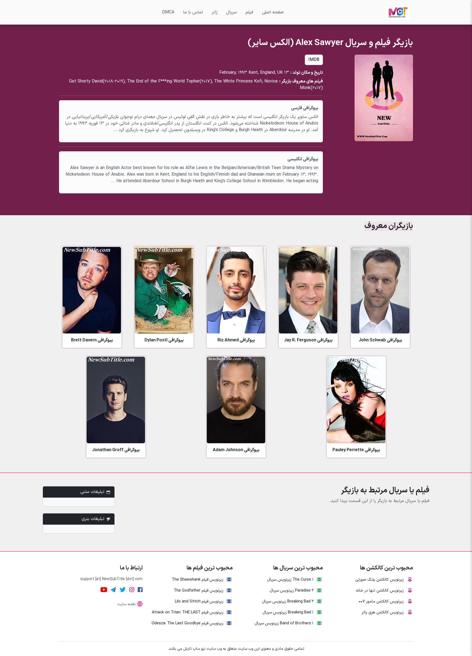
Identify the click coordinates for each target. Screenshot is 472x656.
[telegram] (113, 589)
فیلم (249, 12)
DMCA (168, 12)
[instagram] (131, 589)
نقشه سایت (126, 604)
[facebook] (140, 589)
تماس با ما (193, 12)
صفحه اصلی (273, 12)
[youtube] (104, 589)
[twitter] (123, 589)
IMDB (313, 60)
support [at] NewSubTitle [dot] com (111, 579)
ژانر (214, 12)
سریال (231, 12)
